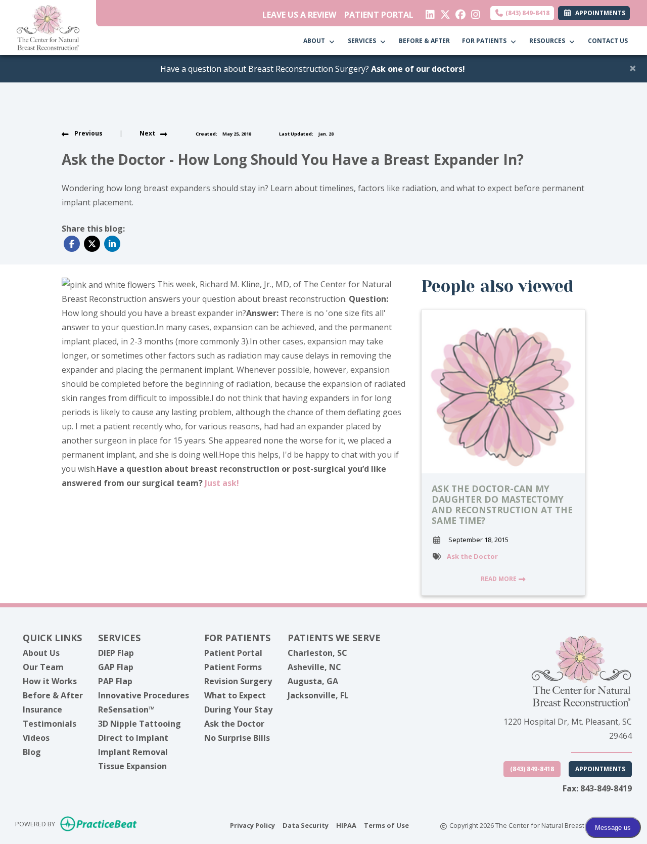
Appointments (600, 769)
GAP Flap (115, 667)
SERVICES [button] (363, 40)
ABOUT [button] (315, 40)
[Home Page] (48, 26)
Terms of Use (386, 825)
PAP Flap (115, 681)
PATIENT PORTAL (378, 14)
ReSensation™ (126, 709)
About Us (41, 652)
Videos (36, 737)
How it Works (50, 681)
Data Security (306, 825)
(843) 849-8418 (526, 13)
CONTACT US (608, 40)
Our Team (43, 667)
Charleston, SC (317, 652)
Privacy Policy (252, 825)
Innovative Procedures (143, 695)
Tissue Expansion (132, 766)
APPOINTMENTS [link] (598, 13)
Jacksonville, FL (318, 695)
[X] (443, 12)
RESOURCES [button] (548, 40)
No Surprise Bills (237, 737)
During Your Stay (238, 709)
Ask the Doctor (472, 556)
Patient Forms (233, 667)
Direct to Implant (133, 737)
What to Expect (235, 695)
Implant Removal (133, 752)
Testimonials (49, 723)
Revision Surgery (238, 681)
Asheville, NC (314, 667)
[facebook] (458, 12)
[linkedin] (428, 12)
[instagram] (473, 12)
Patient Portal (233, 652)
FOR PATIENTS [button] (486, 40)
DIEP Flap (116, 652)
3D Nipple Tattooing (139, 723)
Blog (32, 752)
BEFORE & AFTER (424, 40)
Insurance (42, 709)
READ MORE (499, 578)
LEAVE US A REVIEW (299, 14)
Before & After (53, 695)
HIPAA (346, 825)
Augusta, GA (313, 681)
